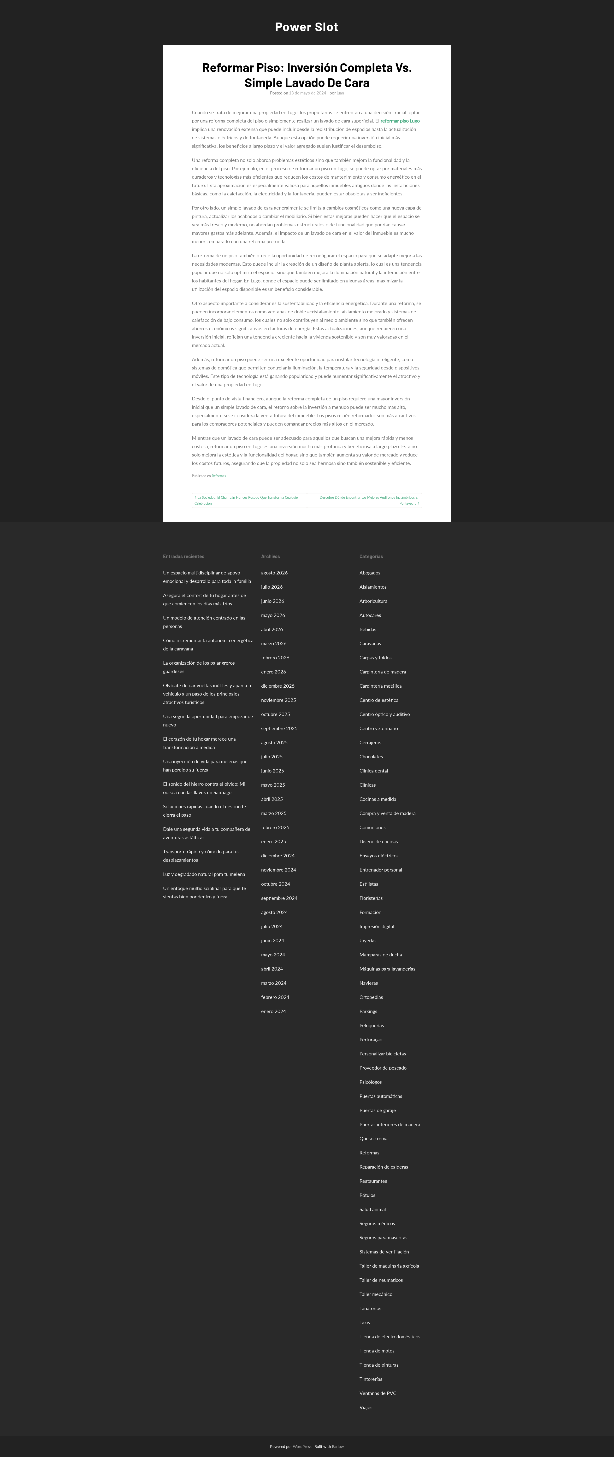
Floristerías (371, 898)
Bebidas (368, 629)
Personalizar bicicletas (383, 1053)
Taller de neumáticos (381, 1280)
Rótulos (367, 1195)
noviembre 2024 (278, 869)
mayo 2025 (273, 785)
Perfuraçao (371, 1039)
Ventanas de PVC (378, 1393)
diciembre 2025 (278, 686)
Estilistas (369, 884)
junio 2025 (272, 770)
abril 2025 (272, 799)
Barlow (338, 1446)
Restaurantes (373, 1181)
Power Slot (307, 26)
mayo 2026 (273, 615)
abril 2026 (272, 629)
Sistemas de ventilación (384, 1251)
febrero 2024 (275, 997)
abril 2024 (272, 968)
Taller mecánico (376, 1294)
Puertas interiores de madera (390, 1124)
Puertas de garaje (378, 1110)
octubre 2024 (275, 884)
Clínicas (368, 785)
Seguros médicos (377, 1223)
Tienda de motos (377, 1350)
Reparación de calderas (384, 1167)
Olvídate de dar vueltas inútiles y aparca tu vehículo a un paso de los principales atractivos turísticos (208, 693)
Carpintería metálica (381, 686)
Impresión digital (377, 926)
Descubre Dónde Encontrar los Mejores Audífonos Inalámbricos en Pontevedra (369, 500)
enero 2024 (273, 1011)
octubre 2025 (275, 714)
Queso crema (374, 1138)
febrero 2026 (275, 657)
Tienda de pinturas (379, 1365)
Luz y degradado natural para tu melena (204, 874)
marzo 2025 (274, 813)
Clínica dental (374, 770)
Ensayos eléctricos (379, 855)
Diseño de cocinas (379, 841)
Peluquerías (372, 1025)
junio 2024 (272, 940)
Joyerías (368, 940)
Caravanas (370, 643)
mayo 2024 (273, 954)
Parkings (368, 1011)
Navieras (369, 983)
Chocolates (371, 756)
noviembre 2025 (278, 700)
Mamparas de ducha (381, 954)
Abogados (370, 572)
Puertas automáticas (381, 1096)
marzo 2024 (274, 983)
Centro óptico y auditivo (385, 714)
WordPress (302, 1446)
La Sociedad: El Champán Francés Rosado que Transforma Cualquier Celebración (247, 500)
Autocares (370, 615)
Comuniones (373, 827)
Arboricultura (373, 601)
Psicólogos (371, 1082)
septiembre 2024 (279, 898)
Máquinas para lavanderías (387, 968)
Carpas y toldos (376, 657)
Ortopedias (371, 997)
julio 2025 (272, 756)
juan (340, 92)
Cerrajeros (370, 742)
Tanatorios (370, 1308)
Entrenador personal (381, 869)
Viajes (366, 1407)
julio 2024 (272, 926)
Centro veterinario (379, 728)
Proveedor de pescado (383, 1068)
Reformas (219, 476)
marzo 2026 (274, 643)
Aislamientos (373, 587)
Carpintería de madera (383, 671)
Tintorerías (371, 1379)
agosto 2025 (274, 742)
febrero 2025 (275, 827)
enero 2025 (273, 841)
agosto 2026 (274, 572)
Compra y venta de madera (388, 813)
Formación (370, 912)
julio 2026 (272, 587)
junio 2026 (272, 601)
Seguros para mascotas (383, 1237)
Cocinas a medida (378, 799)
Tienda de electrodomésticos (390, 1336)
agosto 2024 (274, 912)
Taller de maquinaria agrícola (389, 1266)
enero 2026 (273, 671)
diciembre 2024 (278, 855)
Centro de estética (379, 700)
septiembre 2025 (279, 728)
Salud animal (373, 1209)
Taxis (365, 1322)
